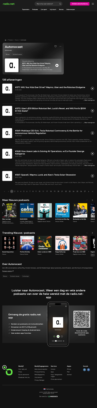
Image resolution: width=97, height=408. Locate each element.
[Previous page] (8, 191)
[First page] (4, 191)
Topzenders (25, 9)
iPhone (69, 369)
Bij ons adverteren (23, 374)
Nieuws (8, 54)
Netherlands (50, 389)
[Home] (5, 40)
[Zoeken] (60, 4)
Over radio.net (22, 369)
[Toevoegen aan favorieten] (55, 46)
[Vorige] (87, 199)
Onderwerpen (70, 9)
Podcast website (7, 271)
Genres (61, 9)
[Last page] (92, 191)
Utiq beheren (38, 377)
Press (20, 372)
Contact (53, 369)
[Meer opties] (60, 46)
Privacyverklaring (40, 372)
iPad (68, 372)
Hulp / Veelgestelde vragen (56, 375)
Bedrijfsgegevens (40, 374)
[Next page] (88, 191)
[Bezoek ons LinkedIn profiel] (84, 370)
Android (69, 374)
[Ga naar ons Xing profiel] (88, 370)
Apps (52, 372)
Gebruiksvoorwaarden (41, 369)
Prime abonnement (56, 379)
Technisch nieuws (17, 54)
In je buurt (53, 9)
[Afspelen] (56, 65)
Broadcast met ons (24, 377)
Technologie (25, 276)
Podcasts (35, 9)
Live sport (44, 9)
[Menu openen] (93, 4)
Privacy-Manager (39, 380)
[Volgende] (92, 199)
